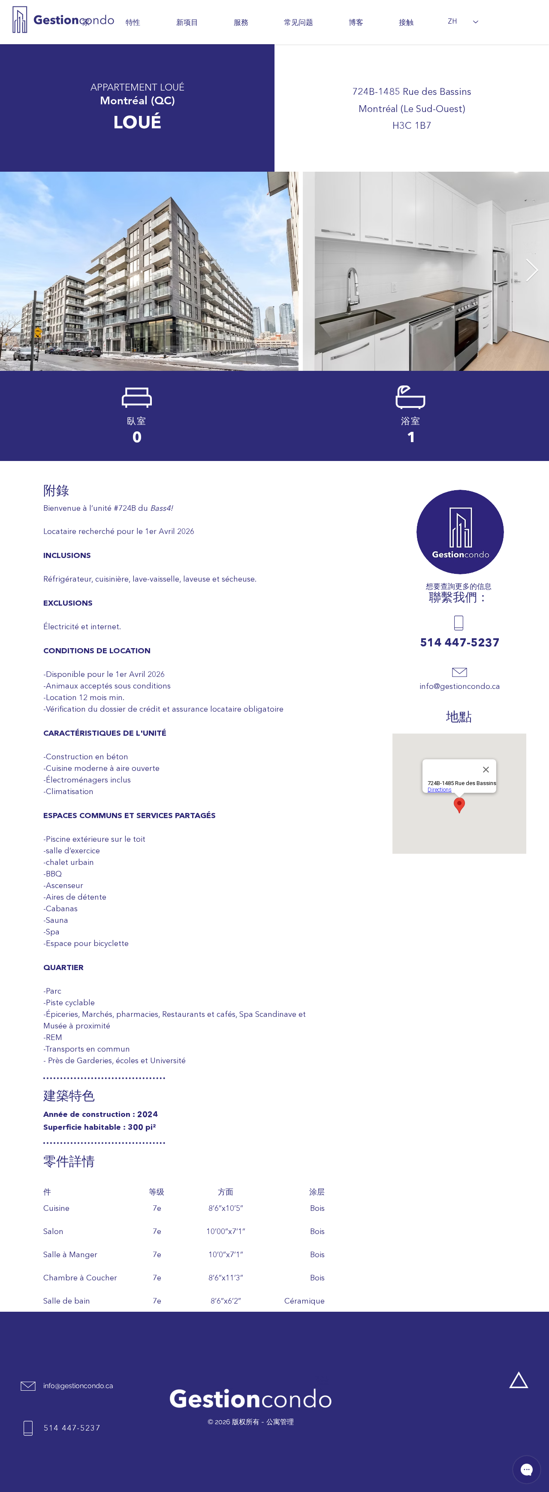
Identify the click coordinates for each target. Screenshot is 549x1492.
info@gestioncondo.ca (78, 1386)
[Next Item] (532, 271)
